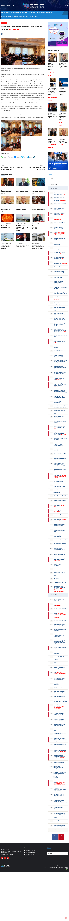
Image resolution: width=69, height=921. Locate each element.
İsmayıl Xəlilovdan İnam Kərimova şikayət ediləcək (52, 115)
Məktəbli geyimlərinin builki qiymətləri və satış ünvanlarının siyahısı (60, 444)
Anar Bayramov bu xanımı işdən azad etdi (59, 214)
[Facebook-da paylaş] (9, 157)
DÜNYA (29, 12)
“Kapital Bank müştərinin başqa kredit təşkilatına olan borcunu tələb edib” (60, 384)
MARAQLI (36, 16)
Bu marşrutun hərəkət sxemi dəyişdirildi (60, 630)
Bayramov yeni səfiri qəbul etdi (60, 204)
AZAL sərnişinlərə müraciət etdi (60, 470)
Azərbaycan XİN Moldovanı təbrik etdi (60, 501)
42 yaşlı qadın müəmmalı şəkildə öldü (59, 346)
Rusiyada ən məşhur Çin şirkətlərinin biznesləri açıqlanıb (59, 795)
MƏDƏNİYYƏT (4, 16)
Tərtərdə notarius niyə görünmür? (59, 417)
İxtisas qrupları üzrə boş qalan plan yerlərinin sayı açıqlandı (59, 412)
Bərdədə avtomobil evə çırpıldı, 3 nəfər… (59, 209)
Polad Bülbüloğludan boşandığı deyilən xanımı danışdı (52, 69)
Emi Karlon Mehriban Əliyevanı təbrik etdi (58, 228)
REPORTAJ (33, 12)
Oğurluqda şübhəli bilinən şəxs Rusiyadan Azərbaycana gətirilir (38, 246)
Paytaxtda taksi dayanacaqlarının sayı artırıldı (58, 767)
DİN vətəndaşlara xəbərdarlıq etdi (57, 536)
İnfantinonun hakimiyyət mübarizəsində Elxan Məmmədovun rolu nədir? (59, 464)
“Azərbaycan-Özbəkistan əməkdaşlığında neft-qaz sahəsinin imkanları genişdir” (60, 391)
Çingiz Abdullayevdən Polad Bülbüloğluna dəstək (6, 191)
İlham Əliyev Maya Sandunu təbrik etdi (60, 449)
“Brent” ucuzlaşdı (57, 578)
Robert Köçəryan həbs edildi (60, 582)
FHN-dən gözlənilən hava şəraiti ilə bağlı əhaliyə (59, 559)
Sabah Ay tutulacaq (58, 277)
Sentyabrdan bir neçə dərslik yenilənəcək (60, 439)
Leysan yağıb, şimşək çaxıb (60, 510)
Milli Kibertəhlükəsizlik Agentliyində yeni (59, 258)
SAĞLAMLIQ (25, 16)
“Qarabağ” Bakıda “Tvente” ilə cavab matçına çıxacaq (60, 496)
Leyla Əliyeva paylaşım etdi (60, 648)
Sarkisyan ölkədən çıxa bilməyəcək (59, 821)
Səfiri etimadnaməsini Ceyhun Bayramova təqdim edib (60, 367)
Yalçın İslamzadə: (60, 520)
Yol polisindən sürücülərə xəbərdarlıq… (59, 253)
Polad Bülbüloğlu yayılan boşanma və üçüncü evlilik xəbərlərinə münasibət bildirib (59, 815)
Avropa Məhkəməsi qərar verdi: (59, 782)
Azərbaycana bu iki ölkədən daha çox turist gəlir (60, 459)
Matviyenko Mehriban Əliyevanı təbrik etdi (58, 356)
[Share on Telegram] (29, 157)
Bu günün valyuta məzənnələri (57, 565)
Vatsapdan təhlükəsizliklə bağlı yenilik (59, 684)
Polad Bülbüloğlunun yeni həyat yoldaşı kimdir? (21, 209)
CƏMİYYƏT (24, 12)
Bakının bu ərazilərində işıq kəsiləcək (60, 544)
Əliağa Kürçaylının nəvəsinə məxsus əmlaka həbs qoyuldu (38, 209)
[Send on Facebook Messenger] (17, 157)
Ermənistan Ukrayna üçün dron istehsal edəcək (59, 351)
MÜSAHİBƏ (48, 12)
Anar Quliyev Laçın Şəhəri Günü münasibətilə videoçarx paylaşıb (60, 740)
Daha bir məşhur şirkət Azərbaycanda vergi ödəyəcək (59, 282)
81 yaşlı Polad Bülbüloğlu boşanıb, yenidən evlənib (63, 66)
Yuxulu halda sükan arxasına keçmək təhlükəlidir (60, 515)
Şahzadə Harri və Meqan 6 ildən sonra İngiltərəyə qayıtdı (59, 574)
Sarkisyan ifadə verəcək (59, 762)
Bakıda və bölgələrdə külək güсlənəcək (60, 751)
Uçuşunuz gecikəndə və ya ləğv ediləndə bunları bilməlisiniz (60, 746)
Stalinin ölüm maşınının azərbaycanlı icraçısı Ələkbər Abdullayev (60, 199)
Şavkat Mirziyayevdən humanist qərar (59, 402)
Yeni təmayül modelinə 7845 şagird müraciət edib (60, 454)
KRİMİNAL (15, 16)
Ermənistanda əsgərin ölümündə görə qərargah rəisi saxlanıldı (60, 809)
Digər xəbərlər (58, 829)
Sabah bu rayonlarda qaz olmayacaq (59, 248)
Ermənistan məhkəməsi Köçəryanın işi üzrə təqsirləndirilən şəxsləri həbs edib (60, 802)
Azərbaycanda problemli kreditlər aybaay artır (59, 525)
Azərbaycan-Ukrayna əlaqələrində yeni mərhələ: (52, 142)
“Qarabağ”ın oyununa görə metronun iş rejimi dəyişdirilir (60, 293)
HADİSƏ (20, 16)
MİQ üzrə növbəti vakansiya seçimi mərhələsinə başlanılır (60, 701)
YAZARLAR (10, 16)
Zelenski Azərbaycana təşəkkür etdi (59, 600)
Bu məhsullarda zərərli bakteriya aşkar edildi (59, 714)
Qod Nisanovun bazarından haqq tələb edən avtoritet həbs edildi (52, 94)
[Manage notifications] (66, 918)
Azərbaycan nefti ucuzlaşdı (60, 539)
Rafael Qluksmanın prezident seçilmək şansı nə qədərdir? (60, 341)
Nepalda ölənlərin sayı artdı (60, 609)
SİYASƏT (13, 12)
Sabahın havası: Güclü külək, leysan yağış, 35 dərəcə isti (60, 406)
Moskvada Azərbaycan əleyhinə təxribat (60, 298)
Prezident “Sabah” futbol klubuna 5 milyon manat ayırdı (59, 309)
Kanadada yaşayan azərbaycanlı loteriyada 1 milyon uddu (62, 91)
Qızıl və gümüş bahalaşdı (59, 554)
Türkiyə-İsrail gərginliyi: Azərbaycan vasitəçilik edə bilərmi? (60, 273)
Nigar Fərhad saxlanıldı (59, 568)
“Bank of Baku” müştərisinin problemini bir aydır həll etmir (60, 378)
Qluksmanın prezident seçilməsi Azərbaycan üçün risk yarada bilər (60, 330)
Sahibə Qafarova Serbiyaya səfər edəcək (60, 652)
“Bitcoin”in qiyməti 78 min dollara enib (59, 668)
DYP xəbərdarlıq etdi (58, 481)
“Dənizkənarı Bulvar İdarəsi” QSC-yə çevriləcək (6, 246)
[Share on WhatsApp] (3, 157)
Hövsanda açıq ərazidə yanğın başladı (59, 243)
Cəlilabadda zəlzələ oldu (59, 696)
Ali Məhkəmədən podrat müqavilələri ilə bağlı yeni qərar (59, 530)
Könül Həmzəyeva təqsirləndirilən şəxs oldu (59, 663)
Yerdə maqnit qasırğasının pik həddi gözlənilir (59, 826)
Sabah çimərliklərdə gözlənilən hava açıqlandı (59, 314)
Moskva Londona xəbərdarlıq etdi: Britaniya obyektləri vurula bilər (60, 361)
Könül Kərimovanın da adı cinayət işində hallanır (59, 679)
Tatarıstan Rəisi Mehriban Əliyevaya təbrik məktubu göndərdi (59, 658)
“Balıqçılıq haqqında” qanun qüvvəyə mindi (60, 303)
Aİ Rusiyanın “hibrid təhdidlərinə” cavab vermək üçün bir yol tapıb (60, 789)
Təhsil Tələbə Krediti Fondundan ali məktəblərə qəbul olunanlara (60, 433)
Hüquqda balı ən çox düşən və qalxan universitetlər (60, 373)
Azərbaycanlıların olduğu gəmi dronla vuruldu (59, 223)
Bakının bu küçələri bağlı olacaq (59, 239)
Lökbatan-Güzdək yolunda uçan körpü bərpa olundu (59, 427)
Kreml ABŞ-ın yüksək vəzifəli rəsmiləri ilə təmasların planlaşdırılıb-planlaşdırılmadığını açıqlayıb (60, 775)
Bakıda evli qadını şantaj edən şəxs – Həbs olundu (59, 319)
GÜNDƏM (8, 12)
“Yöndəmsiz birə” (59, 218)
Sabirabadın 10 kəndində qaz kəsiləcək (60, 288)
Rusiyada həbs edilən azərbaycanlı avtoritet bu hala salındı (63, 119)
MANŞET (3, 12)
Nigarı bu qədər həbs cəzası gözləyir (60, 267)
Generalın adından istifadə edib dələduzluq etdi (38, 191)
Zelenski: (60, 615)
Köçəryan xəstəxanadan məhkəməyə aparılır (59, 720)
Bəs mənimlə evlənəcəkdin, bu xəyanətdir (5, 209)
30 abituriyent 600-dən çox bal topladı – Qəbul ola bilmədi (60, 324)
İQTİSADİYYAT (18, 12)
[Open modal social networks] (33, 157)
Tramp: (60, 673)
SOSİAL (53, 12)
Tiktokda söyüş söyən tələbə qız (60, 604)
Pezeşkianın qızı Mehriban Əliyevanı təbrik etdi (59, 725)
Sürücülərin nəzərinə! (58, 687)
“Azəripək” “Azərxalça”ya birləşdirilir (35, 227)
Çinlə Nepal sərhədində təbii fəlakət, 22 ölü (60, 734)
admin (8, 33)
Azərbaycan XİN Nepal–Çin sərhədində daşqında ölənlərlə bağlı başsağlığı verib (60, 641)
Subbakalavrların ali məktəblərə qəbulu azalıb (59, 397)
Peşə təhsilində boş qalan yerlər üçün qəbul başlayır (59, 486)
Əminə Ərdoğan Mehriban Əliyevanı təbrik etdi (59, 692)
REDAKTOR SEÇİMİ (41, 12)
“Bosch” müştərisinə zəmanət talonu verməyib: (60, 475)
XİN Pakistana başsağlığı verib (59, 729)
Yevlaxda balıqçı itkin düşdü (60, 620)
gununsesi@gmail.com (30, 852)
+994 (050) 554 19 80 (30, 850)
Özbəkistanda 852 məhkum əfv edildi (60, 422)
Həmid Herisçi (59, 506)
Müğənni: (59, 233)
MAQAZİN (31, 16)
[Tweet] (23, 157)
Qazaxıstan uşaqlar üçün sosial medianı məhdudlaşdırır (59, 491)
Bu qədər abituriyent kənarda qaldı (60, 336)
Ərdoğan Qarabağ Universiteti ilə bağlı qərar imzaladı (59, 549)
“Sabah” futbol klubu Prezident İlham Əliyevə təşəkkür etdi (59, 635)
